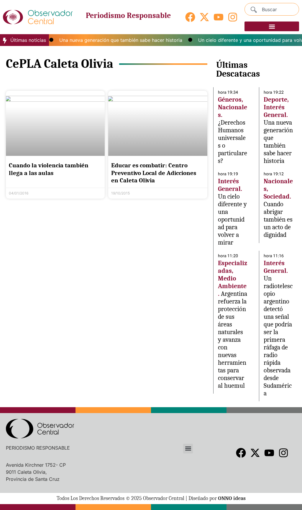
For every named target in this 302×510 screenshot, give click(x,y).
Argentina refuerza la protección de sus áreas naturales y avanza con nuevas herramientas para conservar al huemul (232, 339)
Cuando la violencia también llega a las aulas (48, 169)
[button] (271, 26)
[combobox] (271, 9)
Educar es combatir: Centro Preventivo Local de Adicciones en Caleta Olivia (153, 173)
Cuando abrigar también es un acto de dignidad (278, 219)
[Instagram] (233, 17)
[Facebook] (190, 17)
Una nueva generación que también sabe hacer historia (115, 40)
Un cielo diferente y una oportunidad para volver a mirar (232, 219)
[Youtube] (219, 17)
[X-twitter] (204, 17)
